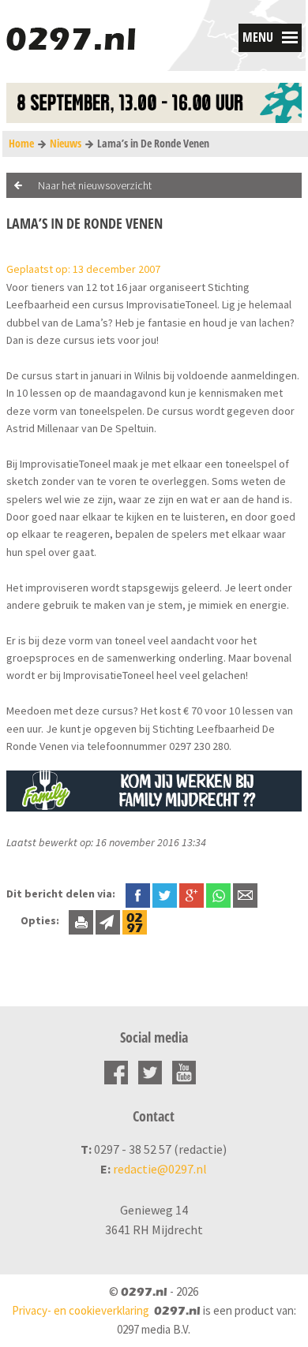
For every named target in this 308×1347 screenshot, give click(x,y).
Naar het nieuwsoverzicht (95, 185)
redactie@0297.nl (160, 1169)
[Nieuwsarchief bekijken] (134, 920)
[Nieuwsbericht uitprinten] (81, 920)
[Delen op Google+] (191, 893)
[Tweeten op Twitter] (164, 893)
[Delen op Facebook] (138, 893)
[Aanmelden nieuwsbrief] (108, 920)
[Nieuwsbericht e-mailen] (245, 893)
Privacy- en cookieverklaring (80, 1310)
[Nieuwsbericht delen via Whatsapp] (218, 895)
